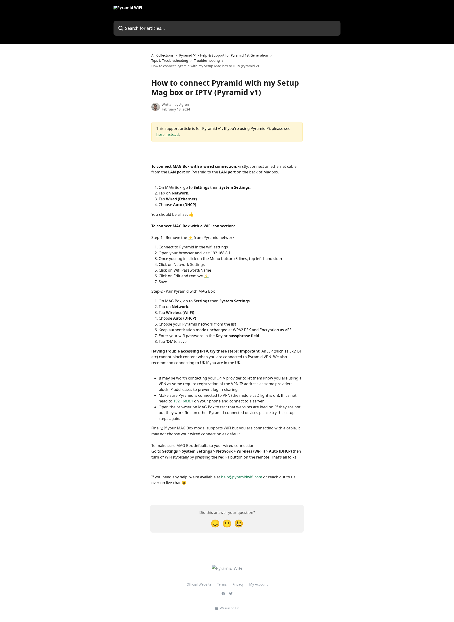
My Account (258, 584)
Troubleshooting (207, 60)
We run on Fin (230, 608)
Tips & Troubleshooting (169, 60)
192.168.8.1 (183, 401)
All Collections (162, 55)
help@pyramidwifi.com (241, 477)
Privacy (238, 584)
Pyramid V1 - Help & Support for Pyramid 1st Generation (223, 55)
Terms (222, 584)
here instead (167, 134)
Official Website (199, 584)
